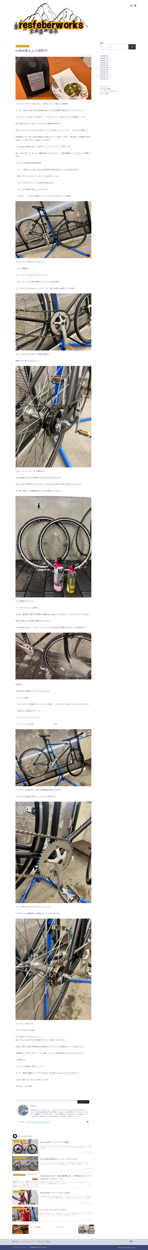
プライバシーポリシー (114, 5)
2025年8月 (104, 72)
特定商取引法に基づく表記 (38, 1247)
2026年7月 (104, 56)
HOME (76, 5)
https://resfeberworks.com (38, 1122)
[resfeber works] (51, 36)
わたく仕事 (104, 93)
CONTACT (91, 5)
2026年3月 (104, 60)
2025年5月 (104, 79)
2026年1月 (104, 65)
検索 (101, 43)
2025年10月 (104, 67)
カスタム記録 (105, 89)
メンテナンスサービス (22, 46)
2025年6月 (104, 76)
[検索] (132, 46)
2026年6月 (104, 58)
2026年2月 (104, 63)
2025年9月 (104, 70)
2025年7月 (104, 74)
